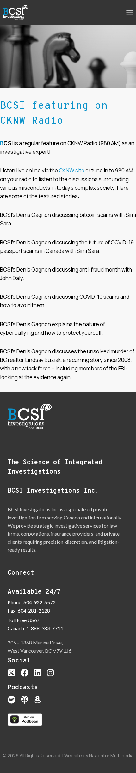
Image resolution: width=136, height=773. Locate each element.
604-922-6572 (39, 602)
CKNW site (71, 170)
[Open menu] (129, 12)
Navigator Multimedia (111, 755)
